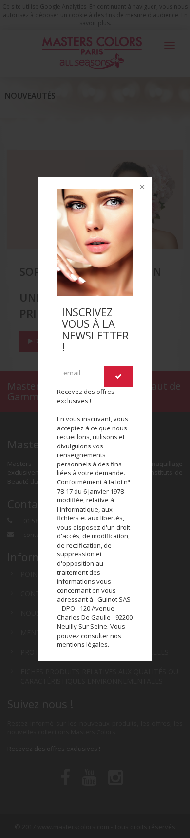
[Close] (141, 187)
